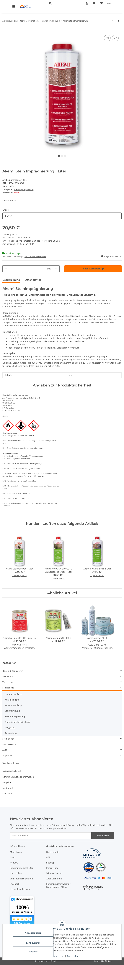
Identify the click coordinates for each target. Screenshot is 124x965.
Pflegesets (10, 727)
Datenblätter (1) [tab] (34, 279)
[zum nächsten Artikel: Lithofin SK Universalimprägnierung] (112, 21)
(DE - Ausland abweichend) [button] (35, 256)
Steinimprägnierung (24, 189)
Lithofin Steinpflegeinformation (18, 776)
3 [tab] (65, 156)
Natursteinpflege (13, 694)
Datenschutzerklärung (63, 825)
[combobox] (62, 216)
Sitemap (50, 862)
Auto (4, 749)
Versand (27, 237)
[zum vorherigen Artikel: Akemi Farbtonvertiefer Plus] (118, 21)
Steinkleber (8, 738)
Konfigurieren (33, 943)
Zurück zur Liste (9, 20)
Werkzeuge (8, 682)
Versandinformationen (21, 878)
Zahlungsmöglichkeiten (22, 867)
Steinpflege (8, 687)
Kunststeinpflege (13, 705)
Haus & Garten (9, 744)
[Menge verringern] (6, 269)
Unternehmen (17, 873)
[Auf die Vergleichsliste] (107, 38)
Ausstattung (11, 733)
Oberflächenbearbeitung (17, 722)
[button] (63, 3)
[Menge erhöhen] (56, 269)
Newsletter (7, 793)
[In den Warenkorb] (4, 29)
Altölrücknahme (54, 878)
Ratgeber (7, 782)
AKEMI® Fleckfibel (11, 771)
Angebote (7, 755)
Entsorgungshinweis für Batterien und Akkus (58, 885)
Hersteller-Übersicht (20, 889)
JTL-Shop (108, 961)
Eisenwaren (8, 676)
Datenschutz (73, 956)
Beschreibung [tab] (11, 279)
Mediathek (7, 788)
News (13, 857)
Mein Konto (16, 852)
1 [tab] (59, 156)
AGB (48, 857)
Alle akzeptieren (33, 933)
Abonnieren (103, 835)
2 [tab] (62, 156)
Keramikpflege (12, 699)
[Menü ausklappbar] (14, 6)
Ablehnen (33, 951)
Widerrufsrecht (54, 873)
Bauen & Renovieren (12, 670)
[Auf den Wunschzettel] (115, 38)
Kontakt (14, 862)
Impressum (58, 956)
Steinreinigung (12, 710)
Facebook (14, 883)
